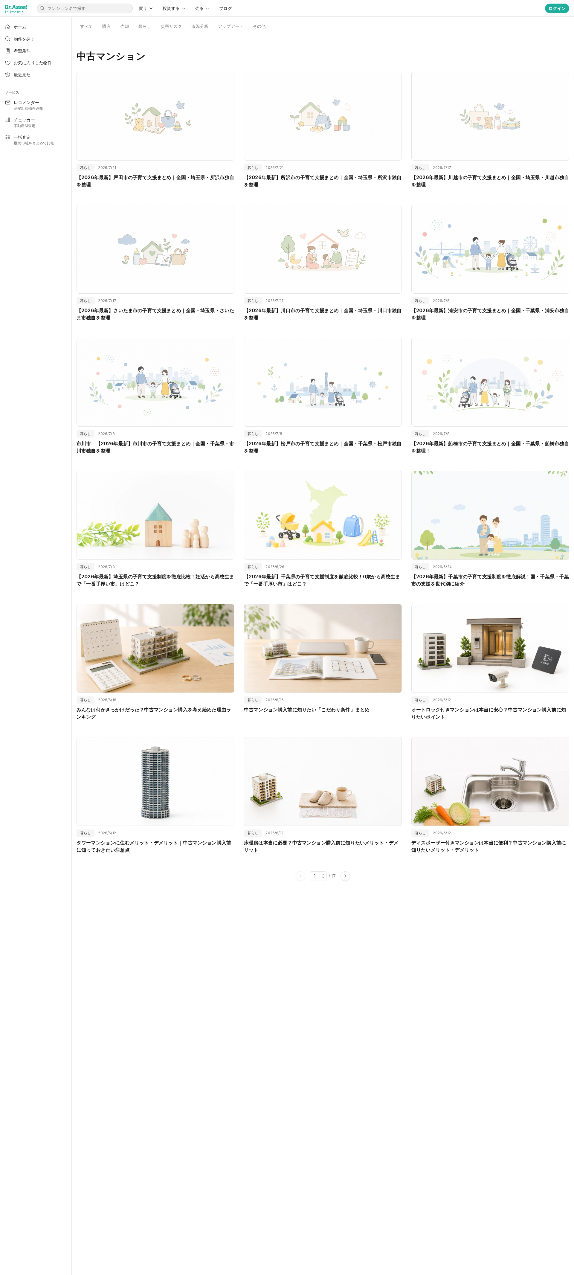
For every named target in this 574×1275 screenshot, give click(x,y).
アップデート (230, 26)
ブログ (225, 8)
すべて (86, 26)
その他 (259, 26)
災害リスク (171, 26)
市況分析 (199, 26)
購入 (106, 26)
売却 (124, 26)
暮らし (144, 26)
